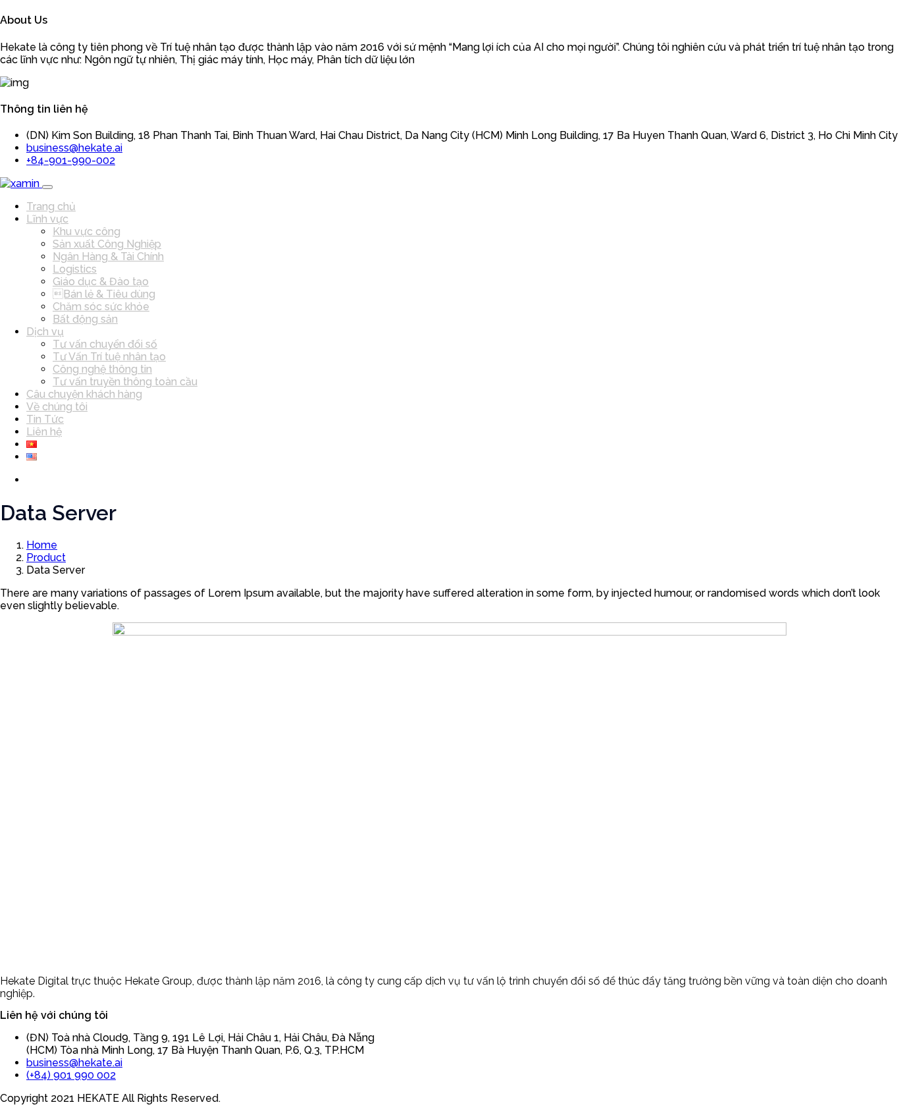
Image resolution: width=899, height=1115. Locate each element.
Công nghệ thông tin (102, 369)
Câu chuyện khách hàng (84, 394)
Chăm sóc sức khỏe (101, 306)
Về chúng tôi (57, 406)
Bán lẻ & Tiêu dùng (104, 294)
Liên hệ (44, 431)
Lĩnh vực (47, 219)
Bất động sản (85, 319)
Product (46, 557)
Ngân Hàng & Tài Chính (108, 256)
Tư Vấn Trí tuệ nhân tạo (109, 356)
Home (41, 545)
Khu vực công (86, 231)
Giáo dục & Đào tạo (101, 281)
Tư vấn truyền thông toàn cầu (125, 381)
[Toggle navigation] (47, 187)
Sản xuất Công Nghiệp (107, 244)
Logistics (75, 269)
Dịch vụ (45, 331)
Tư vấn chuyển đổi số (105, 344)
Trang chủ (51, 206)
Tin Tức (45, 419)
